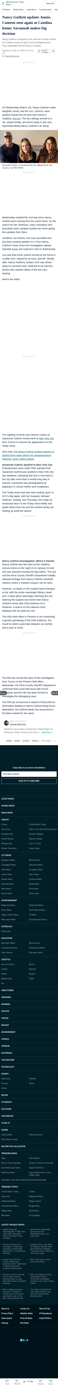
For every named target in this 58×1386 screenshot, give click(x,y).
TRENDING (6, 997)
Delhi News (6, 870)
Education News (36, 953)
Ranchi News (6, 894)
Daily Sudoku (6, 1135)
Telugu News (6, 1211)
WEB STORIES (7, 990)
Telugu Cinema (35, 1201)
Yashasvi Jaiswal (35, 839)
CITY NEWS (6, 855)
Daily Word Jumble (9, 1140)
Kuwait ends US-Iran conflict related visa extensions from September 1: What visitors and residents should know (14, 1263)
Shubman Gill (6, 834)
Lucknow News (35, 879)
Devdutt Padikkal (36, 834)
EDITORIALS (6, 1053)
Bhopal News (34, 860)
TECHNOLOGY (7, 1067)
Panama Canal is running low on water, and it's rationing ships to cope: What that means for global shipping (14, 1278)
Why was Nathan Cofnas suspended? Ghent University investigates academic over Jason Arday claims (42, 1278)
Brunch (32, 964)
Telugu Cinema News (10, 915)
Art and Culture (7, 964)
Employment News (37, 948)
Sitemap (4, 1323)
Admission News (8, 943)
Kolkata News (7, 879)
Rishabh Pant (6, 844)
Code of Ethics (45, 1318)
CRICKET (5, 820)
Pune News (33, 889)
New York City (46, 438)
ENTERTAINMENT (9, 901)
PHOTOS (5, 1011)
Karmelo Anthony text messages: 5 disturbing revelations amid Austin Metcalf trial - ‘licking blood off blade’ (14, 1248)
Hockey (4, 1083)
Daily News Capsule (11, 774)
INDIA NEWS (7, 813)
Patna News (6, 889)
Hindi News (34, 1211)
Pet (2, 983)
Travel (31, 979)
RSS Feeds (24, 1323)
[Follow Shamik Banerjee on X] (23, 56)
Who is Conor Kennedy (11, 1163)
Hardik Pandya (7, 839)
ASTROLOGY (7, 927)
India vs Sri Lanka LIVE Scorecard (43, 829)
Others (4, 1088)
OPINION (5, 1046)
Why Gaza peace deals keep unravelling (40, 1260)
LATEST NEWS (7, 799)
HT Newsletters (45, 1314)
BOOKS (4, 1095)
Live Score (5, 829)
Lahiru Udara (34, 848)
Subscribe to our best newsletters (29, 768)
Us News (26, 741)
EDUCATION (6, 938)
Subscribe (50, 3)
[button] (3, 3)
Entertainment (45, 9)
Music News (6, 910)
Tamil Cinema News (37, 910)
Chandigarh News (8, 865)
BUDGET (5, 1025)
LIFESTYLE (5, 960)
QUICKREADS (7, 1116)
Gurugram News (36, 870)
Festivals (32, 969)
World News (18, 9)
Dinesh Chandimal (8, 848)
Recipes (32, 974)
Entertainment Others (38, 920)
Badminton (6, 1079)
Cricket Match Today (37, 825)
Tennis (31, 1083)
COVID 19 (5, 1123)
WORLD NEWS (8, 806)
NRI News (5, 1216)
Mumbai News (7, 884)
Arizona (16, 118)
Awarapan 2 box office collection (15, 1180)
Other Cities (34, 894)
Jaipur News (34, 874)
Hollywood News (36, 905)
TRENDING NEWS (9, 1153)
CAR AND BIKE (7, 1060)
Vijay (3, 1158)
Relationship (6, 979)
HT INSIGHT (6, 1102)
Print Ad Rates (26, 1318)
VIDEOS (4, 1018)
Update (9, 741)
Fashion (4, 969)
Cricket (4, 825)
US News (6, 9)
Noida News (34, 884)
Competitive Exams (9, 948)
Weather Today (26, 1314)
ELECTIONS (6, 1109)
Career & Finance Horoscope (41, 1163)
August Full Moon (36, 1168)
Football (32, 1079)
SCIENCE (5, 1039)
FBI (54, 571)
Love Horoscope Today (10, 1168)
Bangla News (34, 1206)
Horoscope (6, 931)
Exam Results (6, 953)
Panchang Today (8, 1173)
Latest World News (12, 1225)
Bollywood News (8, 905)
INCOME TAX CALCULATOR (13, 1147)
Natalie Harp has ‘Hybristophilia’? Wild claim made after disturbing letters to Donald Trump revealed (14, 1233)
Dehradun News (36, 865)
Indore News (6, 874)
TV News (32, 915)
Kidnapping (36, 741)
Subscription (6, 1318)
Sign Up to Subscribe (29, 781)
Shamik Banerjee (12, 56)
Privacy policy (7, 1314)
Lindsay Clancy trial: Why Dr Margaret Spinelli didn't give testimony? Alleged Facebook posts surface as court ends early (41, 1248)
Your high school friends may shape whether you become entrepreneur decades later (40, 1292)
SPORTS (4, 1074)
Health (4, 974)
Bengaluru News (8, 860)
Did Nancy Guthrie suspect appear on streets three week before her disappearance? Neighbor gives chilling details (28, 455)
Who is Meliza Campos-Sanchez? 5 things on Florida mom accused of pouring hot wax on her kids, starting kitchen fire (13, 1293)
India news (31, 9)
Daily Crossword (36, 1135)
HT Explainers (34, 1216)
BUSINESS (5, 1004)
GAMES (4, 1130)
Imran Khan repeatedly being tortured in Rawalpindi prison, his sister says (40, 1232)
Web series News (8, 920)
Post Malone (34, 1158)
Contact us (24, 1309)
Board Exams (34, 943)
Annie (15, 249)
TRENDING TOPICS (9, 1187)
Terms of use (44, 1309)
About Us (5, 1309)
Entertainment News (9, 1206)
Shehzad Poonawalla (37, 1180)
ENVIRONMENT (8, 1032)
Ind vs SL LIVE (35, 844)
